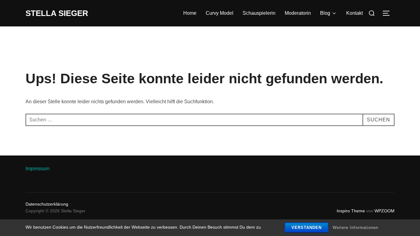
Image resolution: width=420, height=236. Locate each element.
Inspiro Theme (351, 210)
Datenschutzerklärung (47, 204)
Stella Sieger (57, 13)
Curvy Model (219, 13)
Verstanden (306, 227)
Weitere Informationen (355, 227)
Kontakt (354, 13)
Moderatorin (298, 13)
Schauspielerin (259, 13)
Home (189, 13)
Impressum (38, 168)
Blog (325, 13)
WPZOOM (384, 210)
